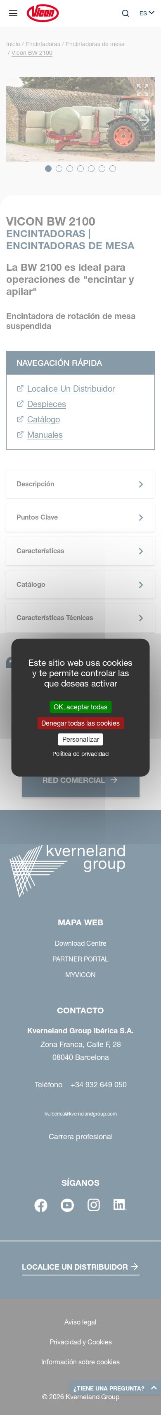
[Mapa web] (13, 13)
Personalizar (80, 739)
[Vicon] (42, 13)
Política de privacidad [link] (80, 754)
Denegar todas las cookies (80, 723)
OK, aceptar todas (80, 706)
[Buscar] (120, 47)
